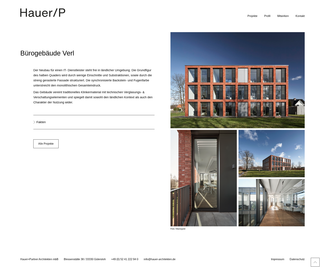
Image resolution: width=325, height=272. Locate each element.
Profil (267, 16)
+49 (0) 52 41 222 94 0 (124, 259)
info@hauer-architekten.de (160, 259)
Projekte (252, 16)
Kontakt (300, 16)
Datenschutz (297, 259)
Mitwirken (283, 16)
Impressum (277, 259)
